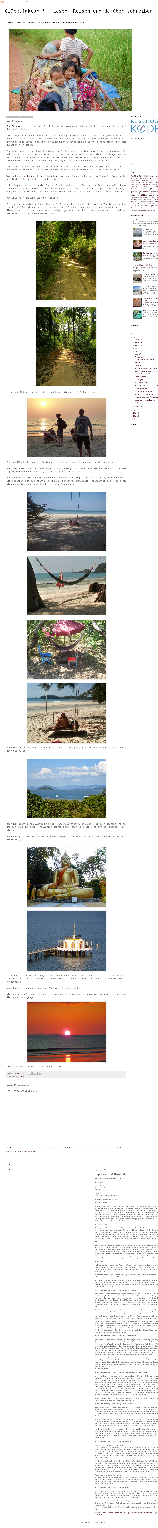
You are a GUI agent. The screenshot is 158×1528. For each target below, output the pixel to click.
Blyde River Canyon (148, 180)
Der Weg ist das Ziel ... (142, 403)
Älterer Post (121, 1147)
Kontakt (82, 22)
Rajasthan (152, 199)
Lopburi (137, 362)
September (139, 342)
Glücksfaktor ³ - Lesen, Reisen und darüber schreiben (79, 11)
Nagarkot (145, 197)
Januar (137, 406)
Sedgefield (150, 201)
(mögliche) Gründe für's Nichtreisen (65, 22)
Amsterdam (134, 178)
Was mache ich (135, 208)
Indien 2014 (142, 189)
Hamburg (149, 186)
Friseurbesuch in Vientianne (144, 391)
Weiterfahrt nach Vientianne (144, 394)
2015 (135, 337)
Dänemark (150, 182)
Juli (136, 348)
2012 (135, 416)
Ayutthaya (138, 365)
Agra (151, 176)
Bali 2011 (149, 178)
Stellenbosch (146, 203)
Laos (150, 195)
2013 (135, 413)
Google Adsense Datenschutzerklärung (138, 1513)
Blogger (102, 1522)
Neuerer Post (11, 1147)
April (136, 351)
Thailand (21, 1076)
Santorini (142, 201)
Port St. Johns (142, 199)
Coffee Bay (141, 182)
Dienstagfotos (135, 184)
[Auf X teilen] (35, 1073)
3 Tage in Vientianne (141, 388)
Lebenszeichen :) (140, 377)
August (137, 345)
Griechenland (141, 186)
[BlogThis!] (32, 1073)
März (136, 354)
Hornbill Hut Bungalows (42, 176)
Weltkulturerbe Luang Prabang (145, 400)
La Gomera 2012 (139, 195)
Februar (137, 357)
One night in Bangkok (142, 383)
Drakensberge (145, 184)
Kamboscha (142, 191)
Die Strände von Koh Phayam (144, 374)
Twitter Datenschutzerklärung (104, 1515)
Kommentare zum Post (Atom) (25, 1151)
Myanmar (137, 197)
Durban (154, 184)
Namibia (153, 197)
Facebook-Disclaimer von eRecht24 (113, 1513)
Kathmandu (135, 193)
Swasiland (138, 206)
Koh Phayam (139, 380)
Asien (142, 178)
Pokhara (133, 199)
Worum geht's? (21, 22)
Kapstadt (153, 191)
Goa (132, 187)
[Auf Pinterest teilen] (40, 1073)
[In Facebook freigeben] (37, 1073)
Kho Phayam (13, 126)
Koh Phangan (146, 193)
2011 (135, 419)
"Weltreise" (15, 1076)
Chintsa (133, 182)
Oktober (137, 339)
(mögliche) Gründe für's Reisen (39, 22)
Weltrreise (146, 208)
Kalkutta (133, 191)
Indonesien (154, 189)
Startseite (10, 22)
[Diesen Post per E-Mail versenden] (30, 1073)
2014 (135, 410)
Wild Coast (142, 210)
